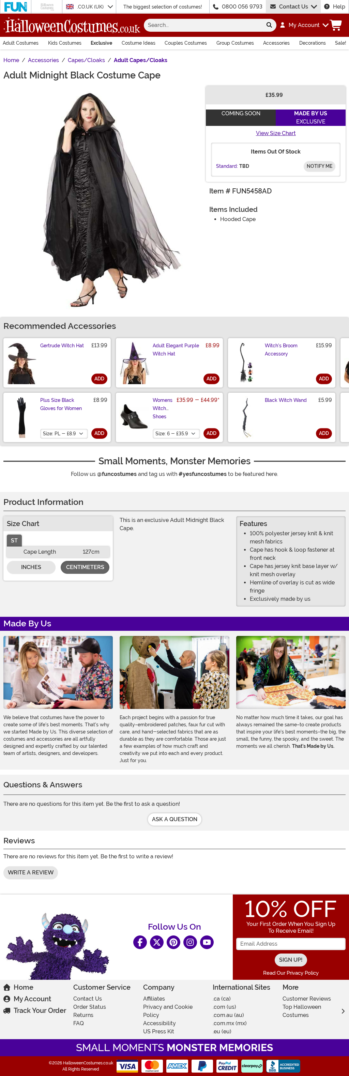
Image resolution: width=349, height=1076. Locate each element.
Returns (83, 1015)
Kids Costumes (64, 43)
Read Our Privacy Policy (291, 973)
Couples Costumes (186, 43)
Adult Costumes (21, 43)
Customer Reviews (307, 998)
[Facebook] (140, 942)
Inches (31, 567)
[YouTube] (207, 942)
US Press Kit (158, 1031)
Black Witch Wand (286, 400)
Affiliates (154, 998)
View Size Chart (276, 133)
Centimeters (85, 567)
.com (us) (224, 1007)
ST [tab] (14, 540)
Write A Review (31, 872)
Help (339, 6)
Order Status (89, 1007)
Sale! (340, 43)
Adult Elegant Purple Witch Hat (176, 350)
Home (23, 987)
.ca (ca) (222, 998)
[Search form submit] (269, 25)
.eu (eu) (222, 1031)
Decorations (312, 43)
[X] (157, 942)
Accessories (276, 43)
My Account (32, 999)
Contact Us (293, 6)
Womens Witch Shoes (162, 408)
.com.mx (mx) (230, 1023)
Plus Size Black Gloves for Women (61, 404)
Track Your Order (40, 1010)
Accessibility (159, 1023)
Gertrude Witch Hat (62, 345)
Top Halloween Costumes (302, 1011)
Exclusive (101, 43)
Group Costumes (235, 43)
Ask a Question (174, 819)
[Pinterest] (173, 942)
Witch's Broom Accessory (281, 350)
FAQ (78, 1023)
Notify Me (319, 166)
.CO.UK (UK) (91, 7)
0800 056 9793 (242, 6)
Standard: (227, 166)
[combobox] (203, 25)
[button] (304, 25)
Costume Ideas (138, 43)
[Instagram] (190, 942)
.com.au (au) (228, 1015)
